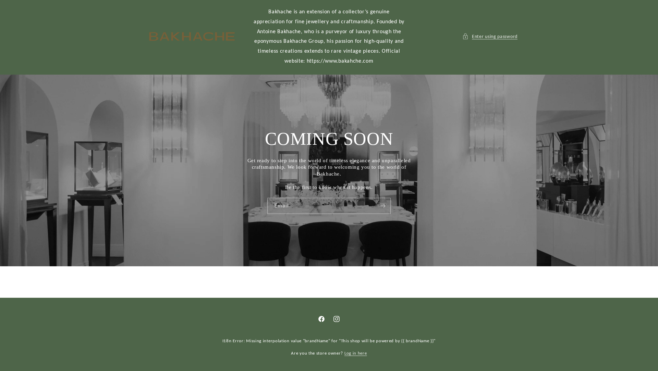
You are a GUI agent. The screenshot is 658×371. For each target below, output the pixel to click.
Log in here (355, 353)
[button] (489, 36)
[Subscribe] (382, 205)
